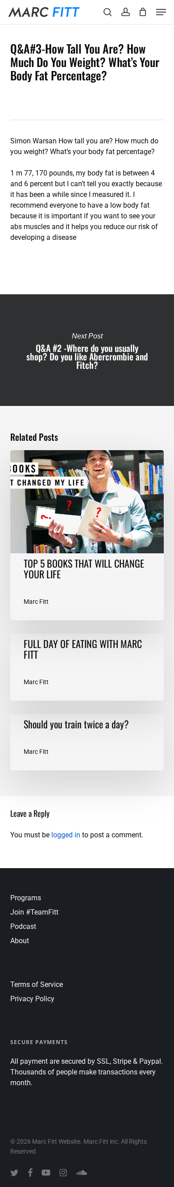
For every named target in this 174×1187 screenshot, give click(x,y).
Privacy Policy (32, 999)
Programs (25, 898)
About (19, 940)
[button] (161, 12)
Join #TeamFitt (34, 912)
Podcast (23, 926)
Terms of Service (36, 984)
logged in (65, 835)
